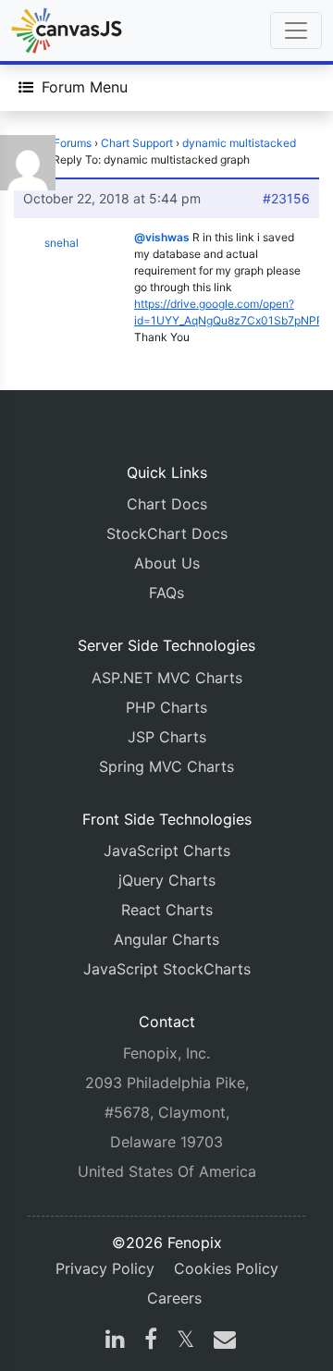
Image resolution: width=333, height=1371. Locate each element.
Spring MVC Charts (166, 766)
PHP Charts (166, 707)
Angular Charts (166, 939)
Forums (73, 143)
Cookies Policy (226, 1268)
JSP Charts (167, 737)
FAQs (166, 592)
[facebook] (151, 1341)
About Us (167, 563)
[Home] (66, 30)
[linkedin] (115, 1341)
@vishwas (162, 237)
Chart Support (137, 143)
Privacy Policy (105, 1268)
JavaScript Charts (167, 850)
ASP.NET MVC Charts (167, 677)
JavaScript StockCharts (167, 969)
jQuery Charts (167, 880)
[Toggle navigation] (296, 30)
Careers (174, 1298)
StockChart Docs (167, 533)
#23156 (286, 198)
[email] (221, 1341)
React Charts (167, 909)
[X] (185, 1341)
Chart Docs (167, 504)
